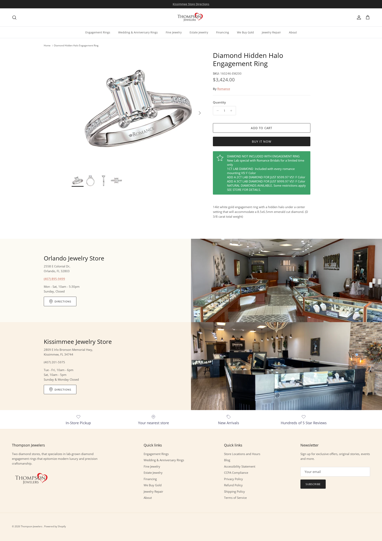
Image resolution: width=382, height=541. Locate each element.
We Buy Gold (245, 32)
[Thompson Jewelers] (191, 17)
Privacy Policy (233, 479)
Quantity (219, 102)
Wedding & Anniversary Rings (138, 32)
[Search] (14, 17)
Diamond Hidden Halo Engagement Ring (76, 45)
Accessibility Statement (239, 466)
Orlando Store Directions (191, 4)
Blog (227, 460)
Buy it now (261, 141)
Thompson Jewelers (32, 526)
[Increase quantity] (232, 110)
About (293, 32)
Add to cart (261, 128)
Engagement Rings (97, 32)
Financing (222, 32)
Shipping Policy (234, 491)
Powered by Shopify (55, 526)
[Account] (358, 17)
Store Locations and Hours (242, 454)
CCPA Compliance (236, 473)
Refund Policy (233, 485)
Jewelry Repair (271, 32)
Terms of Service (235, 498)
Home (47, 45)
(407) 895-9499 (54, 279)
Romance (223, 89)
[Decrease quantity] (216, 110)
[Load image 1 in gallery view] (138, 111)
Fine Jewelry (174, 32)
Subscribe (313, 484)
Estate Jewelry (199, 32)
